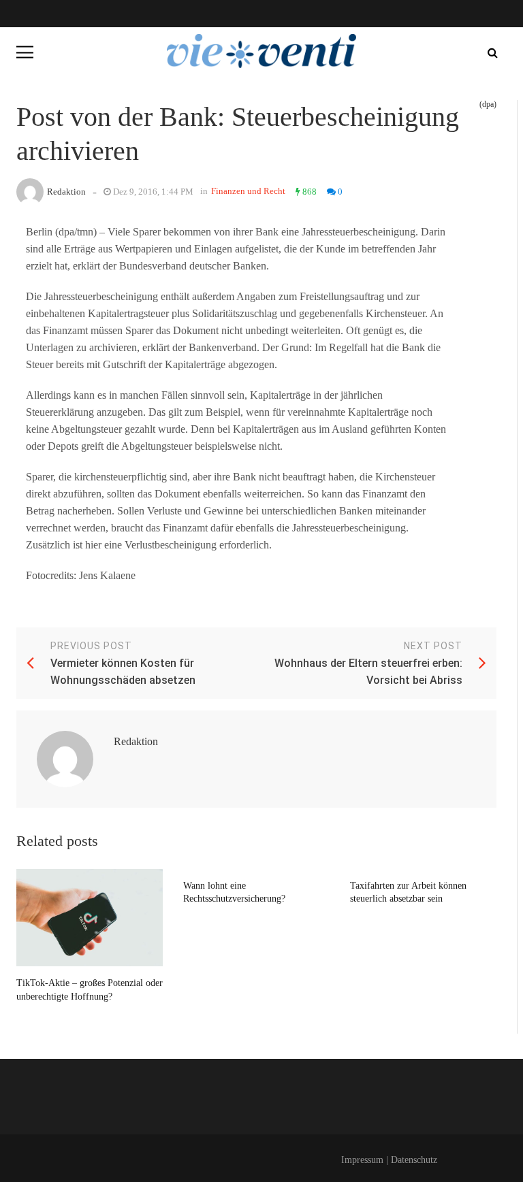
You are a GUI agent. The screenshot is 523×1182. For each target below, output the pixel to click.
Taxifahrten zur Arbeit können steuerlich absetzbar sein (408, 892)
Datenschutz (414, 1160)
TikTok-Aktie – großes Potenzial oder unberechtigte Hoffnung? (89, 990)
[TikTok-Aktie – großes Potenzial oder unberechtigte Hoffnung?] (89, 917)
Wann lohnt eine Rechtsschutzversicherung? (234, 892)
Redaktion (66, 191)
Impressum (362, 1160)
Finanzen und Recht (248, 191)
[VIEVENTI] (261, 51)
